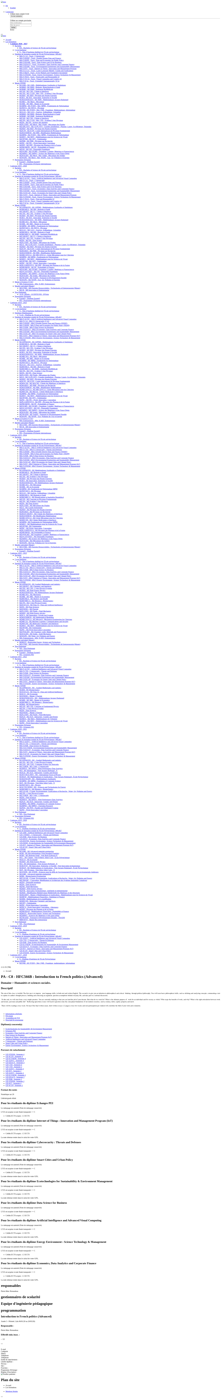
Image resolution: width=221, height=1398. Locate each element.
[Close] (2, 1343)
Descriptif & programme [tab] (14, 1020)
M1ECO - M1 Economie (28, 694)
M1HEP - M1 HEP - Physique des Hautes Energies (38, 96)
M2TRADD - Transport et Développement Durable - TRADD (42, 918)
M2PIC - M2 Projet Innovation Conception (35, 630)
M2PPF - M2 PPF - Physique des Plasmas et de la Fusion (40, 145)
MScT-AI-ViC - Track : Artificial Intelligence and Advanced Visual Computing (48, 178)
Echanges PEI (11, 1031)
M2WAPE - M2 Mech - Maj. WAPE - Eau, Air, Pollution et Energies (44, 158)
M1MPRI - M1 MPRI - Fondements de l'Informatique (38, 226)
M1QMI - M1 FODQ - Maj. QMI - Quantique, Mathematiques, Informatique (47, 110)
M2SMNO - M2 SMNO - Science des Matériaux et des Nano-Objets (44, 274)
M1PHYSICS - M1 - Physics (30, 785)
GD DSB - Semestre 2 (14, 1079)
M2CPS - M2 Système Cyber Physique (33, 501)
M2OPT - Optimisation (27, 903)
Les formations (11, 42)
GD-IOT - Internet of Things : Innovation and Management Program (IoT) (46, 845)
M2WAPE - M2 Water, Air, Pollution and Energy (37, 636)
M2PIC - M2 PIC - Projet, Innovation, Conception (37, 263)
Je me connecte (16, 16)
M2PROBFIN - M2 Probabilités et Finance (35, 532)
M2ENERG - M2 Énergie (28, 609)
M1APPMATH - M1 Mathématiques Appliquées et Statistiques (42, 470)
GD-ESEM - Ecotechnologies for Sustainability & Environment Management (47, 843)
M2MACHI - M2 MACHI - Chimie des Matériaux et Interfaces (42, 383)
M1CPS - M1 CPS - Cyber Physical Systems (35, 588)
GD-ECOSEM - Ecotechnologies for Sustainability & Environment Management (48, 945)
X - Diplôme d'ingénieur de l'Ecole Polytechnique (37, 959)
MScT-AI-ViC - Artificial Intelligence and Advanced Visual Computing (45, 669)
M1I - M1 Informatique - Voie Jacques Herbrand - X (38, 771)
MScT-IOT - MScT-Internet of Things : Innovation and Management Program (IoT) (49, 336)
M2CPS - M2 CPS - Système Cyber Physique (36, 238)
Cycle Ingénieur (20, 50)
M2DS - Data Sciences (27, 711)
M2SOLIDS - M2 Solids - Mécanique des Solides (37, 276)
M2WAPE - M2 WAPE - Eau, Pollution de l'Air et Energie (40, 416)
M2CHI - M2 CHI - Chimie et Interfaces (34, 118)
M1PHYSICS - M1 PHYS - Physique (33, 228)
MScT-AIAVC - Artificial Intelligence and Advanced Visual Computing (45, 742)
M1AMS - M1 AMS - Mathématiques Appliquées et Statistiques (42, 85)
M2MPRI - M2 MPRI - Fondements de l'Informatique (38, 257)
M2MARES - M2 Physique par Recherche (34, 512)
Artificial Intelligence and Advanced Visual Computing (25, 1039)
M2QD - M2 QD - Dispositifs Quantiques (34, 149)
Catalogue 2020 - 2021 (18, 729)
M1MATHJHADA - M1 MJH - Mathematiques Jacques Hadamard (43, 100)
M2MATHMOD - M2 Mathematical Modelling (36, 617)
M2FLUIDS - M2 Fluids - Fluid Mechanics (35, 611)
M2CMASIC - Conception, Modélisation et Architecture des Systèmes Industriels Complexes (53, 880)
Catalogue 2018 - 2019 (18, 926)
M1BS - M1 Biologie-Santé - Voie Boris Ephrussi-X (38, 855)
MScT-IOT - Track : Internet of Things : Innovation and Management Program (47, 69)
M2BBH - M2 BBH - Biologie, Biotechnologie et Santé (39, 114)
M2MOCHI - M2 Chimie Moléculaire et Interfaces (37, 520)
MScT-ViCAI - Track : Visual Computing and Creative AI (40, 79)
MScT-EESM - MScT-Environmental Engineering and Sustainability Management (49, 332)
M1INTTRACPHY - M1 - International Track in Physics (40, 775)
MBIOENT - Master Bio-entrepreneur (33, 920)
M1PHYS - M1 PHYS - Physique (31, 108)
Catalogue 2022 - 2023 (18, 553)
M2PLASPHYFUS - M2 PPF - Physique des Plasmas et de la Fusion (44, 265)
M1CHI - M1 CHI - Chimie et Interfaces (34, 91)
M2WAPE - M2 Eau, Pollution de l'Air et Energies (37, 543)
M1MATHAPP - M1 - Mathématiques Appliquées (37, 779)
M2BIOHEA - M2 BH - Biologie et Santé (34, 232)
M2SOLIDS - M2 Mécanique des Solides (34, 541)
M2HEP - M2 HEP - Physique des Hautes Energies (38, 129)
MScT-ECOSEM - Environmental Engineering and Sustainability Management (48, 748)
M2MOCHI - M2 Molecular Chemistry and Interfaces (38, 624)
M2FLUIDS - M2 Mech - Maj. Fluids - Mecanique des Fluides (42, 125)
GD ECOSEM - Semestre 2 (16, 1075)
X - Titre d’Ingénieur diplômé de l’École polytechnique (39, 52)
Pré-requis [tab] (9, 1016)
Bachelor (18, 46)
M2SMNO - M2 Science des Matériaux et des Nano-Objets (41, 539)
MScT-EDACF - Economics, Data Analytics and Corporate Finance (44, 675)
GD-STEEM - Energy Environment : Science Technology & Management (46, 953)
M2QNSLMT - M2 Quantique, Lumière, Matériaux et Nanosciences (44, 535)
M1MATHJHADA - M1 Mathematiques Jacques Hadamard (41, 593)
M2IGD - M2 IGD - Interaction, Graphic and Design (38, 717)
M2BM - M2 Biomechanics (29, 704)
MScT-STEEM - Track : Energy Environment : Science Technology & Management (50, 75)
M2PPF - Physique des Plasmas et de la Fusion (36, 909)
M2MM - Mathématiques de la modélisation (35, 899)
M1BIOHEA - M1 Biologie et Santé (32, 472)
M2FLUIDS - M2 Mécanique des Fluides (34, 506)
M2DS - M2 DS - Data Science (30, 240)
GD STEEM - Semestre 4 (15, 1054)
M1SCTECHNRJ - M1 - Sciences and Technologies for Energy (42, 787)
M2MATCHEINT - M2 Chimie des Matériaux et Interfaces (40, 514)
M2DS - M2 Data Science (28, 503)
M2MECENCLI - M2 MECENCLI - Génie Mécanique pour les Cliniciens (46, 255)
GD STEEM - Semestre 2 (15, 1081)
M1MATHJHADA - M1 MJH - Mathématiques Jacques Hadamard (43, 220)
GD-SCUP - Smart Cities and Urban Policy (35, 847)
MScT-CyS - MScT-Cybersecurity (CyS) (34, 321)
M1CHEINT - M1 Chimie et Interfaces (33, 474)
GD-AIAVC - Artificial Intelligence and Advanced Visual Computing (44, 938)
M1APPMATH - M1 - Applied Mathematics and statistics (40, 688)
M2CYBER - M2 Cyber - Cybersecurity (34, 795)
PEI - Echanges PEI (26, 655)
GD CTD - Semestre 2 (14, 1067)
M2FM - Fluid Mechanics (28, 887)
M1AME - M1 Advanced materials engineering (36, 851)
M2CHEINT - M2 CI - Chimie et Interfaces (35, 236)
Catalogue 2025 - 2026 (18, 166)
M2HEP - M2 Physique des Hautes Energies (35, 510)
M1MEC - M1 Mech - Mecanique (31, 102)
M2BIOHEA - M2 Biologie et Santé (32, 495)
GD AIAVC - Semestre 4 (15, 1061)
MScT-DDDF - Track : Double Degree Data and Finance (40, 58)
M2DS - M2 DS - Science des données (33, 122)
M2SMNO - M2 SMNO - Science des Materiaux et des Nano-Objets (44, 154)
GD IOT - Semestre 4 (13, 1083)
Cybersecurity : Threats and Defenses (19, 1041)
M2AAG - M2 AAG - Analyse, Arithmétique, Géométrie (40, 112)
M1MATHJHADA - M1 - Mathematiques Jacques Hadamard (41, 698)
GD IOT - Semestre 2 (13, 1071)
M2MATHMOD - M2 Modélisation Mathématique (37, 516)
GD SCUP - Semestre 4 (14, 1056)
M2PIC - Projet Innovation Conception (33, 723)
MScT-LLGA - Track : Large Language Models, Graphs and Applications (46, 71)
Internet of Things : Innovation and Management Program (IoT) (29, 1037)
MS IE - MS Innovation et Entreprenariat (34, 290)
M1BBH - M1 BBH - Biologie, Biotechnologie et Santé (39, 87)
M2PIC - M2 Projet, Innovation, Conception (35, 528)
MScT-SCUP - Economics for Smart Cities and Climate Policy (42, 754)
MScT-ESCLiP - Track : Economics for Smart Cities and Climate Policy (45, 193)
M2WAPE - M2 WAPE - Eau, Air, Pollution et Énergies (39, 280)
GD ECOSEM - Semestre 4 (16, 1059)
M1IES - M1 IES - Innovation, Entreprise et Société (38, 98)
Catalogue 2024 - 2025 (18, 303)
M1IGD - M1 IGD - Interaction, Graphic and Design (38, 773)
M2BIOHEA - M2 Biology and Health (33, 599)
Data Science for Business (15, 1035)
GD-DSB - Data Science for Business (33, 837)
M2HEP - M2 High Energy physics (32, 613)
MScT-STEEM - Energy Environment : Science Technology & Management (47, 684)
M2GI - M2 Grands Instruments (30, 508)
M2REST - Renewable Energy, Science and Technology (40, 642)
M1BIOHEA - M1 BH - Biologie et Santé (34, 209)
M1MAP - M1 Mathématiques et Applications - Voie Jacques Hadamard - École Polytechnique (53, 777)
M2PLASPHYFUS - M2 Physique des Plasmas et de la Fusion (42, 530)
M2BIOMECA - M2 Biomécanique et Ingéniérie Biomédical (41, 497)
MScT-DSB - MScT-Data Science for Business (36, 327)
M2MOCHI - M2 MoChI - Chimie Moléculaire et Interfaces (41, 392)
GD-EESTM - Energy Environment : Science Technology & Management (46, 841)
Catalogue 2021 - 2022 (18, 657)
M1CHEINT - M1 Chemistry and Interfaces (35, 586)
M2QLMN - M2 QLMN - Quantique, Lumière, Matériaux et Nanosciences (46, 269)
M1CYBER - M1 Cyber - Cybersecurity (34, 766)
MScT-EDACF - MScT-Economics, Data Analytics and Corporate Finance (46, 330)
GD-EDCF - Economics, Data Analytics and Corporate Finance (42, 839)
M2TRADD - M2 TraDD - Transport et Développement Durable (43, 278)
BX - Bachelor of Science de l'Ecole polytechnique (37, 48)
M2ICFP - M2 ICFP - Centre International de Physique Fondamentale (44, 131)
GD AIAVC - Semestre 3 (15, 1069)
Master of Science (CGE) (24, 282)
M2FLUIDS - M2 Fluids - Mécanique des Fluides (37, 243)
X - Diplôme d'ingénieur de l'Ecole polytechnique (37, 829)
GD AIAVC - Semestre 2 (15, 1073)
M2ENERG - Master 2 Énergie (30, 713)
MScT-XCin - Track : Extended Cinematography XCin (39, 81)
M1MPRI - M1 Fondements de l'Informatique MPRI (38, 489)
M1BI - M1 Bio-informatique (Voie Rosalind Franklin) (39, 853)
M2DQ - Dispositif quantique (30, 882)
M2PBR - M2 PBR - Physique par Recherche (36, 141)
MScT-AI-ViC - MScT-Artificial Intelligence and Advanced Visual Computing (47, 319)
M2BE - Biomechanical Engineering (32, 876)
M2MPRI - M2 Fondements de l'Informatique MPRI (38, 522)
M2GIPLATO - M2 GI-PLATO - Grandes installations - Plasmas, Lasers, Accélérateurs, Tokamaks (55, 127)
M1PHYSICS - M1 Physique (30, 491)
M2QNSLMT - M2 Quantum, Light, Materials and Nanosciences (43, 632)
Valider (13, 27)
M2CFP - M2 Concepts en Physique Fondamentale (38, 499)
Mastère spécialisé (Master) (24, 286)
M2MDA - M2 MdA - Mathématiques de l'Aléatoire (38, 719)
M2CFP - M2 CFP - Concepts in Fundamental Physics (39, 706)
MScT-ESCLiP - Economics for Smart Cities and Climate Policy (42, 679)
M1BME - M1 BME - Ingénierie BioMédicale (36, 89)
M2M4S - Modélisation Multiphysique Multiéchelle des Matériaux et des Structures (49, 893)
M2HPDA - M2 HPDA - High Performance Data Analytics (41, 800)
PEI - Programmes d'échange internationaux (35, 164)
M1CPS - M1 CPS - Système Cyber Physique (36, 214)
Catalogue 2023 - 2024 (18, 435)
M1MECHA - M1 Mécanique (30, 485)
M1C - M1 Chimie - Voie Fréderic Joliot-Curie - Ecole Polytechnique (44, 858)
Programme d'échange (23, 160)
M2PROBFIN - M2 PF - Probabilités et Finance (36, 147)
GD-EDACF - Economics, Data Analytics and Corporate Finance (43, 947)
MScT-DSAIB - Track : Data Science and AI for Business (40, 62)
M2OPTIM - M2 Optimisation (30, 526)
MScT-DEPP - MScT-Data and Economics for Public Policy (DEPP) (44, 325)
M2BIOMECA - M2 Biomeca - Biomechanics (36, 601)
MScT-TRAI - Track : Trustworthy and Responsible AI (39, 77)
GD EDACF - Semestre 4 (15, 1063)
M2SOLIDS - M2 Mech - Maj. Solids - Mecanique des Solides (42, 156)
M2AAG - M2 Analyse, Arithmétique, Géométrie (37, 493)
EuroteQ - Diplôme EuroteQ (29, 162)
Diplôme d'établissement (23, 313)
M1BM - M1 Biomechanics (29, 690)
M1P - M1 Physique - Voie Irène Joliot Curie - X (37, 783)
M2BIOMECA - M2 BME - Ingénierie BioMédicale (38, 234)
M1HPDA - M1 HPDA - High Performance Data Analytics (41, 769)
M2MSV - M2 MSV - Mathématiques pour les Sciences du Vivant (43, 137)
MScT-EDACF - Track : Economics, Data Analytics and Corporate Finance (46, 64)
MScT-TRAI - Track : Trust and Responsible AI (36, 199)
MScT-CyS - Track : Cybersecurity (32, 56)
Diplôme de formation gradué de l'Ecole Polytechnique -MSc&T (38, 54)
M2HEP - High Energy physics (30, 889)
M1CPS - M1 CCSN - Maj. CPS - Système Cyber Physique (41, 93)
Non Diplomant (20, 292)
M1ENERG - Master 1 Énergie (30, 696)
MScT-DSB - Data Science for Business (34, 673)
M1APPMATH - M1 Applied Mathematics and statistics (39, 584)
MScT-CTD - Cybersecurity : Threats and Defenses (38, 671)
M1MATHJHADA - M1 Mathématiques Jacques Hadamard (41, 483)
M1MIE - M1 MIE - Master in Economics (34, 597)
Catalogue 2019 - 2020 (18, 820)
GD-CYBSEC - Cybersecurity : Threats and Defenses (39, 835)
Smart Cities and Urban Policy (17, 1043)
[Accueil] (3, 2)
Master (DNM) (20, 83)
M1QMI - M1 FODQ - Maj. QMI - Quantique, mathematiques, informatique (47, 963)
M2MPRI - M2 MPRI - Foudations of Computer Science (40, 804)
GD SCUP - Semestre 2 (14, 1085)
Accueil (8, 40)
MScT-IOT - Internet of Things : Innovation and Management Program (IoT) (47, 682)
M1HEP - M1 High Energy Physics (32, 590)
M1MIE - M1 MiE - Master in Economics (34, 700)
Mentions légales (12, 1391)
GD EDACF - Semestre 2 (15, 1077)
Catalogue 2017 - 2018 (18, 955)
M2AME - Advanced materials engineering (35, 874)
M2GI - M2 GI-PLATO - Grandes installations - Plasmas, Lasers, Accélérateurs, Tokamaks (52, 245)
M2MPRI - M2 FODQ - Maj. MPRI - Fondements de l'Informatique (44, 135)
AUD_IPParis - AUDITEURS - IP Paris (34, 294)
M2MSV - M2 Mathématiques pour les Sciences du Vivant (40, 524)
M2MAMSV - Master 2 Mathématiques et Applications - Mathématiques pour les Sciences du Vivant (56, 895)
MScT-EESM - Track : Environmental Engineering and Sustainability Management (49, 67)
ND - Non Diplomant (27, 648)
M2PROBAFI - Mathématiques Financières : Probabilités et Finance (44, 911)
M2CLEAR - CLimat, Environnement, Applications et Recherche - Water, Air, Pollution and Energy (55, 791)
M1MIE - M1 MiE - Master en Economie (34, 104)
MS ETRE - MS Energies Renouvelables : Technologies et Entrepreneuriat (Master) (49, 288)
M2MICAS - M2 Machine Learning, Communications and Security (43, 621)
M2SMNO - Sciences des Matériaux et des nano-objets (39, 916)
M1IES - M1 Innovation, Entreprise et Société (36, 481)
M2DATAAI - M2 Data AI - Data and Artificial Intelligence (41, 605)
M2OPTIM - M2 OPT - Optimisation (33, 139)
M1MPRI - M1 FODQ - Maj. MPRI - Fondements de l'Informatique (44, 106)
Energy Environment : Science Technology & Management (27, 1045)
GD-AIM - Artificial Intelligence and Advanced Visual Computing (43, 833)
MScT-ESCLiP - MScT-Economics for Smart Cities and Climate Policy (45, 334)
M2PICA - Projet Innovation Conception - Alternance (38, 907)
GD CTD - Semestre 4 (14, 1065)
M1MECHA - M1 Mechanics (30, 595)
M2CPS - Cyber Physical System (31, 708)
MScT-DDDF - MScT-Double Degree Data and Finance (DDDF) (43, 323)
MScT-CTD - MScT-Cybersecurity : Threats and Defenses (40, 450)
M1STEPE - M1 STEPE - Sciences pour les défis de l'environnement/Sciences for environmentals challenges (59, 872)
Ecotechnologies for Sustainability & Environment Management (29, 1029)
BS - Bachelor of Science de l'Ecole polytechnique (37, 439)
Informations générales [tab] (14, 1014)
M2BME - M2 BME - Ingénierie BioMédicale (36, 116)
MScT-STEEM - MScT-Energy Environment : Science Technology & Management (49, 338)
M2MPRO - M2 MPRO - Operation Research (36, 806)
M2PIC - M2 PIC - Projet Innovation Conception (37, 143)
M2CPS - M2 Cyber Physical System (33, 603)
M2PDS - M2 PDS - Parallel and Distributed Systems (38, 808)
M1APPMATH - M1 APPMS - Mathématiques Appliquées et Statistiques (46, 207)
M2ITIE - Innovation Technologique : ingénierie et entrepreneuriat (43, 891)
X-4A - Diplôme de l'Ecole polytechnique (34, 315)
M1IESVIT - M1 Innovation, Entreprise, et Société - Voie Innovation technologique (49, 866)
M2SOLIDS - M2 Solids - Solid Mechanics (35, 634)
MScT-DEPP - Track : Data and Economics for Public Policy (41, 60)
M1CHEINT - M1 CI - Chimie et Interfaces (35, 211)
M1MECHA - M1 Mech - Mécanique (33, 222)
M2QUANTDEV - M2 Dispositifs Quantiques (36, 537)
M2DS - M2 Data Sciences (29, 607)
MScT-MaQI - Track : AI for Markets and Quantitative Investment (43, 73)
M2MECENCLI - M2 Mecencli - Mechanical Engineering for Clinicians (45, 619)
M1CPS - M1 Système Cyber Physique (33, 477)
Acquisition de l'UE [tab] (13, 1018)
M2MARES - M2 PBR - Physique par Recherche (37, 251)
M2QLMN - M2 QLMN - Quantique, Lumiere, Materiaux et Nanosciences (46, 151)
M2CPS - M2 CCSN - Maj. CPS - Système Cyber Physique (41, 120)
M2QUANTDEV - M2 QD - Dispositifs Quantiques (38, 272)
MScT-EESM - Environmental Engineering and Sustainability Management (46, 677)
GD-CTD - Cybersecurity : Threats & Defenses (36, 940)
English (13, 8)
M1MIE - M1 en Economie (29, 487)
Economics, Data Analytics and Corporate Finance (24, 1033)
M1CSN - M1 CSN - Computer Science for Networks (39, 764)
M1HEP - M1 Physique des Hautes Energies (35, 479)
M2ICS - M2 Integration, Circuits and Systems (36, 615)
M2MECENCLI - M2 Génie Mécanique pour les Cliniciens (41, 518)
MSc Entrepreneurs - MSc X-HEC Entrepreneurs (37, 284)
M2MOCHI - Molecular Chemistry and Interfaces (37, 901)
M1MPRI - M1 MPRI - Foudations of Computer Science (40, 781)
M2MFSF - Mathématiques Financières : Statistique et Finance (42, 897)
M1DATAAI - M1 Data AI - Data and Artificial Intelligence (41, 692)
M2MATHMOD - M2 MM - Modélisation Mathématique (40, 133)
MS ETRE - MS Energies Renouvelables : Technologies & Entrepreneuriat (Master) (49, 644)
